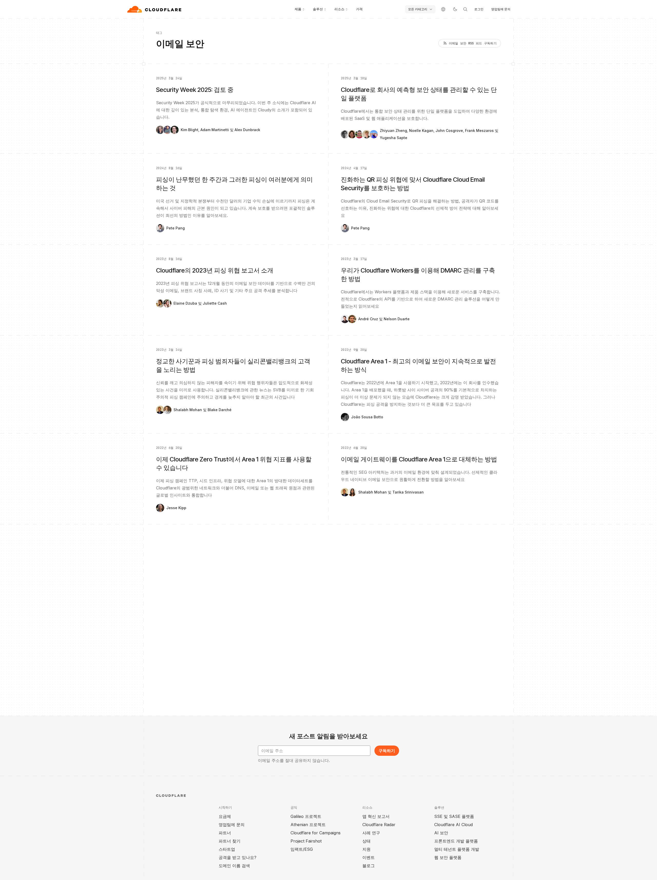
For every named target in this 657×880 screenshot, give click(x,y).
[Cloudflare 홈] (154, 9)
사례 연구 (371, 832)
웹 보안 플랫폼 (447, 857)
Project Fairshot (306, 841)
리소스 (339, 9)
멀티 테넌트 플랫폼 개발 (456, 849)
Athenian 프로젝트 (308, 824)
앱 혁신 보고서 (376, 816)
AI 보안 (441, 832)
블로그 (368, 865)
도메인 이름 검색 (234, 865)
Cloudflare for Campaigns (316, 832)
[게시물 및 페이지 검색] (465, 9)
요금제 (225, 816)
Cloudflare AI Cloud (453, 824)
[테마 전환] (455, 9)
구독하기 (387, 750)
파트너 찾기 (229, 841)
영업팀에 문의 (500, 9)
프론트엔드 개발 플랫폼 (456, 841)
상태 (366, 841)
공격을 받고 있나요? (237, 857)
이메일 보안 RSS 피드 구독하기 (473, 43)
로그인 (479, 9)
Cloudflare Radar (378, 824)
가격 (359, 9)
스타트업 (227, 849)
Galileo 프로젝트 (306, 816)
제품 (298, 9)
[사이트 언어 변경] (443, 9)
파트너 (225, 832)
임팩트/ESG (302, 849)
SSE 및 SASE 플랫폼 (454, 816)
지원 (366, 849)
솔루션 (318, 9)
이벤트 (368, 857)
